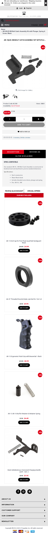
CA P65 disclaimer (24, 156)
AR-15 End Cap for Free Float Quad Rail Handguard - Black (24, 242)
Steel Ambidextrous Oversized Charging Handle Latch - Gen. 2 (24, 471)
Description (13, 152)
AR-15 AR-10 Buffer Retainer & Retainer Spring (24, 414)
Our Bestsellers (24, 195)
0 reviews (16, 137)
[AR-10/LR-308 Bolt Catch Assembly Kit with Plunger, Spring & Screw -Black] (24, 66)
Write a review (25, 137)
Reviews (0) (35, 152)
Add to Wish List (25, 131)
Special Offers (33, 191)
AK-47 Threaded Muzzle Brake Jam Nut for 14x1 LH (24, 299)
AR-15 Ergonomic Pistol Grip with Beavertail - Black (24, 356)
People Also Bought (14, 191)
